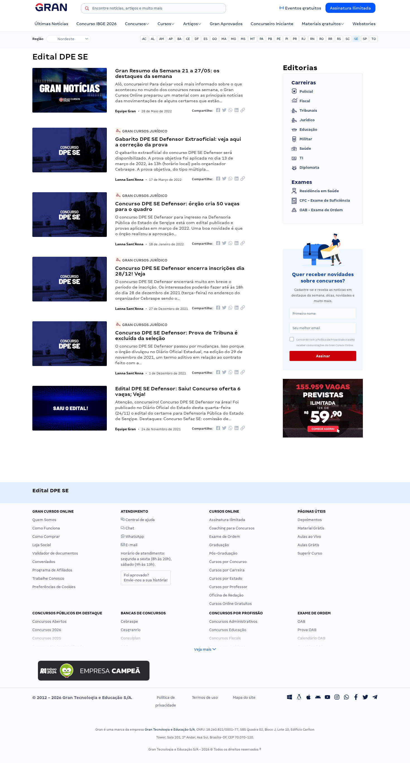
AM (161, 39)
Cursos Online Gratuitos (230, 604)
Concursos (135, 24)
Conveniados (43, 562)
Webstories (364, 24)
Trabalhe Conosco (48, 578)
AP (171, 39)
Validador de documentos (55, 553)
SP (365, 39)
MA (223, 39)
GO (214, 39)
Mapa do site (244, 697)
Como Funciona (46, 528)
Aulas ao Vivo (309, 536)
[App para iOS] (308, 698)
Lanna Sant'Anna (129, 179)
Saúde (305, 148)
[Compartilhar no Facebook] (218, 110)
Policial (306, 91)
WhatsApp (134, 536)
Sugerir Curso (310, 553)
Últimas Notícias (51, 24)
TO (374, 39)
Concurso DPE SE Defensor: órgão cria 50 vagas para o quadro (177, 206)
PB (270, 39)
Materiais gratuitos (321, 24)
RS (339, 39)
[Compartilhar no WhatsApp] (230, 110)
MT (252, 39)
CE (188, 39)
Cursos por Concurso (228, 562)
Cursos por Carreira (227, 570)
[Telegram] (375, 698)
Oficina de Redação (226, 595)
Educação (308, 129)
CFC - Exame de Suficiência (325, 200)
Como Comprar (46, 536)
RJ (303, 39)
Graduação (219, 545)
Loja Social (41, 545)
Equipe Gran (125, 111)
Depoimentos (310, 520)
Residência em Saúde (319, 191)
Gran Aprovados (226, 24)
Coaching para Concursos (232, 528)
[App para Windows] (289, 698)
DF (197, 39)
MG (233, 39)
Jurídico (307, 120)
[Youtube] (327, 698)
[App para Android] (318, 698)
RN (312, 39)
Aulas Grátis (308, 545)
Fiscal (305, 101)
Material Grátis (311, 528)
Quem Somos (44, 520)
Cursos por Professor (228, 587)
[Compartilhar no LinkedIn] (236, 110)
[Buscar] (87, 9)
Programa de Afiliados (52, 570)
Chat (129, 528)
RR (330, 39)
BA (179, 39)
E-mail (131, 545)
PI (286, 39)
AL (153, 39)
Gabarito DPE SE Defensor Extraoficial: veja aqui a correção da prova (178, 142)
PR (295, 39)
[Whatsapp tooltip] (346, 698)
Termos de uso (205, 697)
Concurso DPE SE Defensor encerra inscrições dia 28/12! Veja (179, 271)
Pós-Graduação (223, 553)
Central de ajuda (140, 520)
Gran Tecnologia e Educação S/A (170, 729)
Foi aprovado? (146, 577)
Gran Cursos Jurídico (144, 131)
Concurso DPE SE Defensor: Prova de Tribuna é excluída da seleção (176, 335)
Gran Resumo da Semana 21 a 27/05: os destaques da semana (167, 73)
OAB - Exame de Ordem (321, 210)
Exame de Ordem (224, 536)
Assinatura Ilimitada (350, 8)
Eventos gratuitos (303, 8)
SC (347, 39)
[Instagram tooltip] (337, 698)
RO (321, 39)
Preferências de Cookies (54, 587)
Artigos (190, 24)
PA (261, 39)
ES (206, 39)
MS (243, 39)
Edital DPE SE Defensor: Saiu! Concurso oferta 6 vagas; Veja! (178, 391)
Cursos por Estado (225, 578)
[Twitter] (365, 698)
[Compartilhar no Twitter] (224, 110)
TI (301, 158)
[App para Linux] (299, 698)
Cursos (164, 24)
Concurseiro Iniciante (272, 24)
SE (356, 39)
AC (144, 39)
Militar (306, 139)
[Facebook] (356, 698)
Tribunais (308, 110)
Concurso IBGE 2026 (96, 24)
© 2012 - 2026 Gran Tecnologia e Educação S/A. (82, 697)
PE (279, 39)
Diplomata (309, 167)
